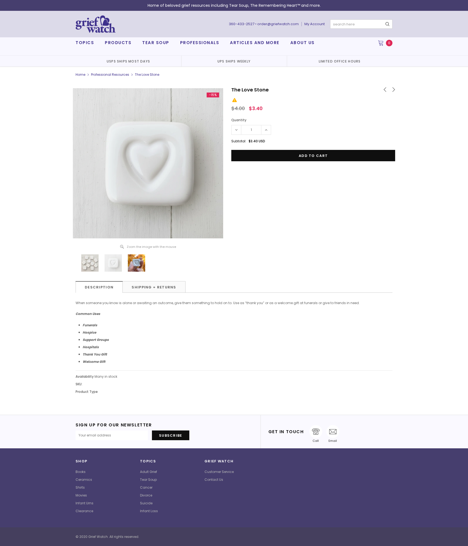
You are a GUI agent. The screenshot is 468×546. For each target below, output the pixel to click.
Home (80, 74)
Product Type (87, 391)
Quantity (238, 120)
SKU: (79, 384)
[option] (128, 61)
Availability (85, 376)
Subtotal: (238, 141)
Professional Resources (110, 74)
